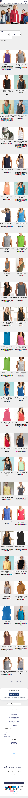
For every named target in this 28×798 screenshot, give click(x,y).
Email (5, 777)
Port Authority (14, 724)
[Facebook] (12, 743)
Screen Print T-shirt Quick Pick (14, 720)
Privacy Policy (6, 734)
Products (5, 3)
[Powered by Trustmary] (14, 704)
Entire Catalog (10, 3)
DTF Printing (4, 72)
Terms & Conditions (7, 736)
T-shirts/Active (20, 3)
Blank (5, 74)
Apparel (15, 3)
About (14, 713)
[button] (24, 1)
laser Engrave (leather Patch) (6, 145)
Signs (14, 722)
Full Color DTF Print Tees (14, 721)
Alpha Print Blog (14, 725)
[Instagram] (14, 743)
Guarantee (6, 732)
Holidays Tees (14, 718)
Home (1, 3)
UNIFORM (14, 715)
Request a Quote (14, 714)
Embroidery (4, 70)
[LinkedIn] (16, 743)
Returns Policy (6, 730)
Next (12, 681)
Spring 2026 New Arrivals (14, 717)
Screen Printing (4, 71)
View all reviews (14, 694)
